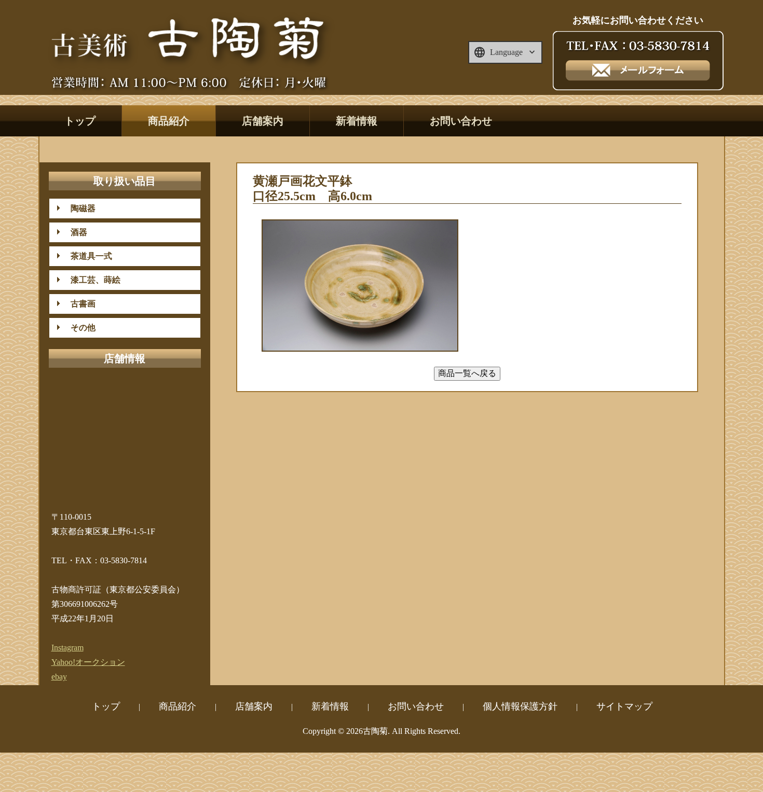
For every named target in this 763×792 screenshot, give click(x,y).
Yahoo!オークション (88, 662)
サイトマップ (624, 706)
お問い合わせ (461, 121)
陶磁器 (79, 208)
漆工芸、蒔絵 (91, 279)
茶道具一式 (87, 256)
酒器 (74, 232)
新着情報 (356, 121)
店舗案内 (262, 121)
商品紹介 (168, 121)
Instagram (67, 647)
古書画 (79, 303)
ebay (59, 676)
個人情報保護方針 (520, 706)
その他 (79, 327)
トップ (80, 121)
